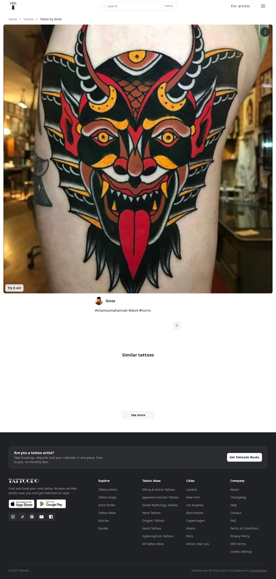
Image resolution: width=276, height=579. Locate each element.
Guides (103, 528)
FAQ (233, 520)
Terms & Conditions (244, 528)
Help (233, 505)
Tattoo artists (107, 489)
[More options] (265, 32)
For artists (240, 6)
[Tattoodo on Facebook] (51, 516)
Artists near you (197, 544)
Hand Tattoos (151, 528)
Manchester (195, 513)
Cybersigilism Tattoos (157, 536)
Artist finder (107, 505)
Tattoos (168, 6)
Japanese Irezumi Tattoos (160, 497)
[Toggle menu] (263, 6)
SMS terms (238, 544)
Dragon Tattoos (153, 520)
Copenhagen (195, 520)
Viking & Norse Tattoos (158, 489)
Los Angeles (195, 505)
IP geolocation (258, 570)
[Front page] (13, 6)
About (234, 489)
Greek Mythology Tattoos (160, 505)
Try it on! (14, 288)
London (191, 489)
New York (193, 497)
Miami (190, 528)
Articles (103, 520)
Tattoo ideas (107, 513)
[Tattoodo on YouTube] (41, 516)
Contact (235, 513)
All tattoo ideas (153, 544)
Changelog (238, 497)
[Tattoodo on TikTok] (22, 516)
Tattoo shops (107, 497)
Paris (189, 536)
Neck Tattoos (151, 513)
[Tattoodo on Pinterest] (32, 516)
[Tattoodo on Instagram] (13, 516)
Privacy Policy (239, 536)
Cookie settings (241, 551)
